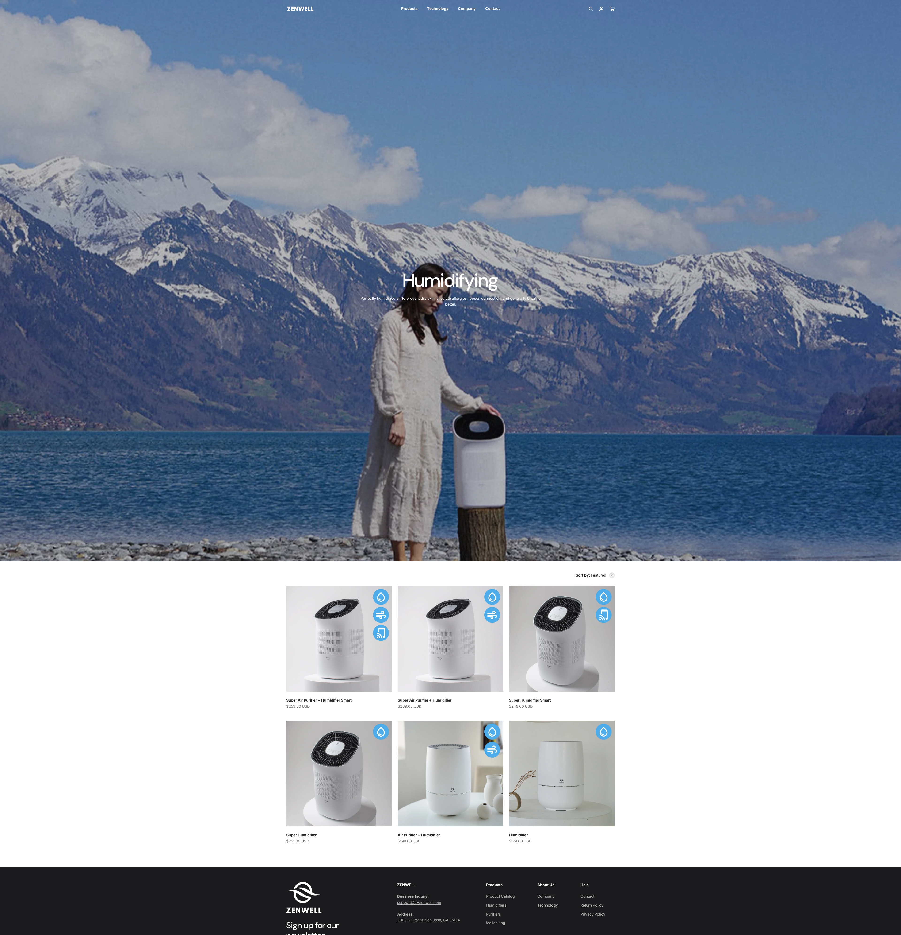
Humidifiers (496, 905)
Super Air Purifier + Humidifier (424, 700)
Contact (492, 8)
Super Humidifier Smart (530, 700)
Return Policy (591, 905)
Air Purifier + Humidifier (419, 835)
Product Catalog (500, 896)
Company (467, 8)
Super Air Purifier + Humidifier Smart (319, 700)
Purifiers (493, 914)
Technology (438, 8)
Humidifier (518, 835)
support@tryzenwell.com (419, 902)
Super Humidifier (301, 835)
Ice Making (495, 922)
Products (409, 8)
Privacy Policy (592, 914)
